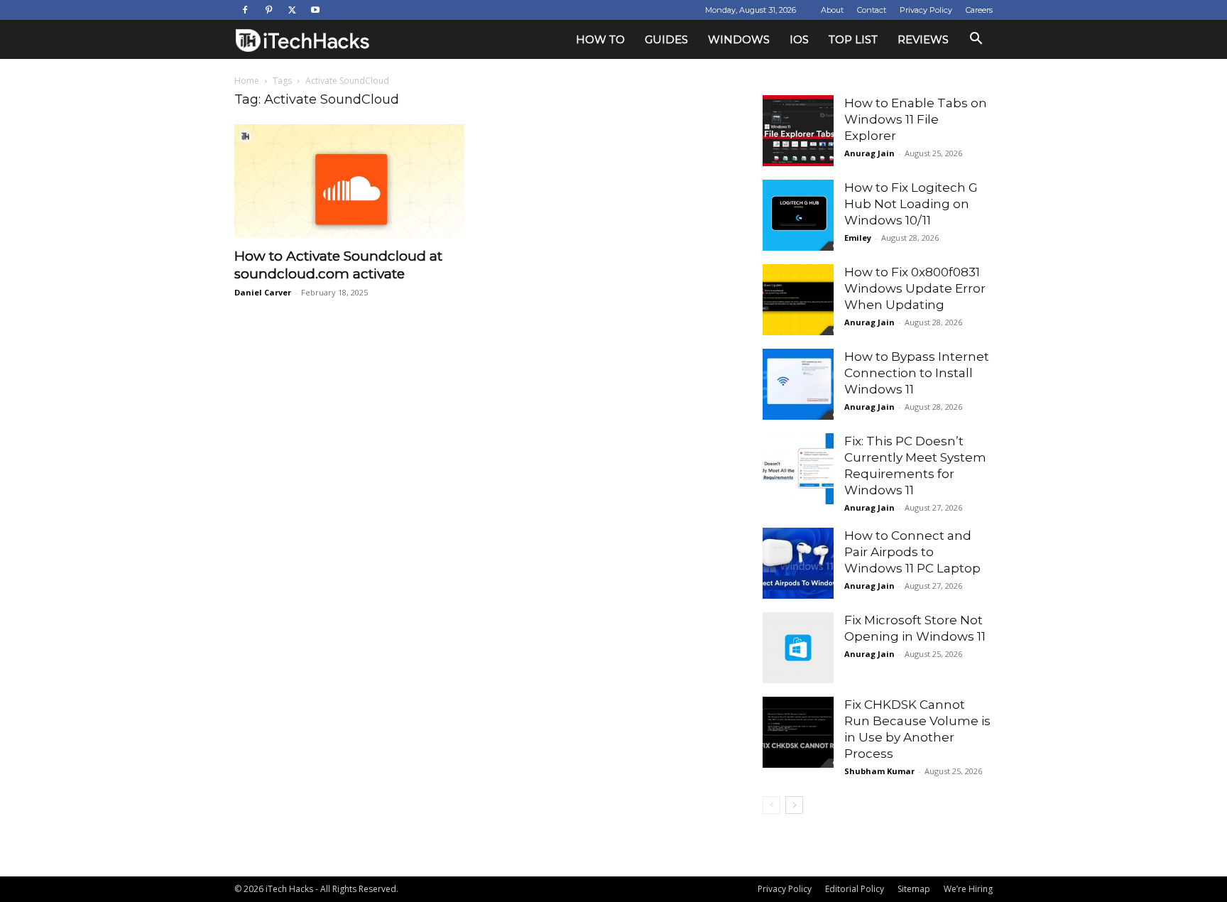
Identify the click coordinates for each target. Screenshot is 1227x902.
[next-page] (794, 805)
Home (246, 81)
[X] (291, 10)
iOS (799, 39)
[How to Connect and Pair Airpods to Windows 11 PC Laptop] (798, 563)
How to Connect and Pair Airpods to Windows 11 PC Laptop (912, 551)
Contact (871, 10)
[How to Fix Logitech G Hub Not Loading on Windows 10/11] (798, 215)
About (832, 10)
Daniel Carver (262, 292)
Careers (979, 10)
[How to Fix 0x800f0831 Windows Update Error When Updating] (798, 299)
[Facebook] (245, 10)
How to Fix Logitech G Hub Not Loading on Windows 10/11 (911, 203)
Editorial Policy (854, 889)
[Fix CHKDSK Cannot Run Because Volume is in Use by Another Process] (798, 732)
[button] (976, 40)
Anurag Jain (869, 153)
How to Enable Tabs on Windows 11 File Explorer (915, 119)
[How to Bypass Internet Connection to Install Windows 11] (798, 384)
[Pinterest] (268, 10)
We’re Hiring (968, 889)
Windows (739, 39)
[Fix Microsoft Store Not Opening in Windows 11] (798, 647)
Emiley (857, 237)
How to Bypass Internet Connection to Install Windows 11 (916, 372)
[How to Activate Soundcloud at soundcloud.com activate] (349, 181)
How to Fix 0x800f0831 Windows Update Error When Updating (915, 288)
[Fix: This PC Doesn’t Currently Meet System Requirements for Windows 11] (798, 468)
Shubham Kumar (879, 771)
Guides (666, 39)
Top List (853, 39)
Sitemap (914, 889)
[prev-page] (771, 805)
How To (600, 39)
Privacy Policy (926, 10)
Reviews (923, 39)
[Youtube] (315, 10)
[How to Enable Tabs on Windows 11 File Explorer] (798, 130)
